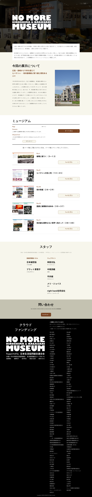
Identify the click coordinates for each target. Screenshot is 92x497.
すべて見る (69, 131)
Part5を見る (69, 229)
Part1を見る (68, 162)
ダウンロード (29, 141)
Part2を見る (69, 179)
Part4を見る (69, 212)
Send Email (45, 314)
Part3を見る (69, 195)
